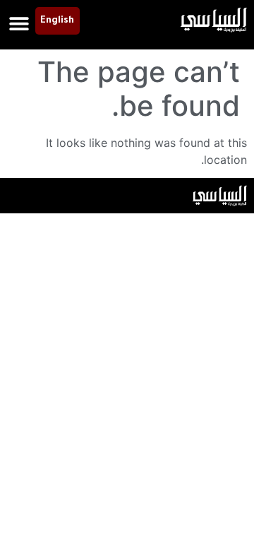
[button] (19, 23)
